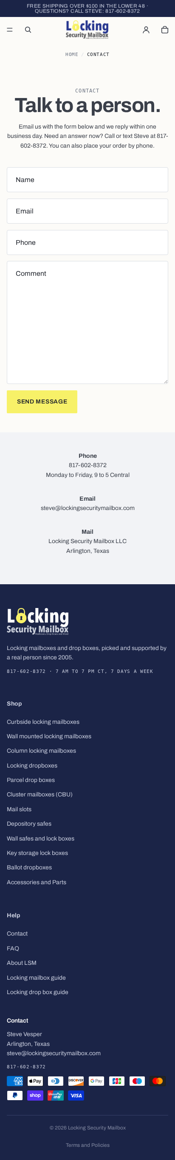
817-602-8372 (122, 11)
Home (71, 54)
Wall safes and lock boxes (40, 838)
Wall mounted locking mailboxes (49, 736)
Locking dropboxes (32, 765)
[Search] (28, 29)
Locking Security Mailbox (97, 1128)
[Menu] (10, 29)
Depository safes (29, 824)
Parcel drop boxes (31, 780)
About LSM (22, 963)
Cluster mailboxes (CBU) (40, 795)
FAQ (13, 948)
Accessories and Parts (36, 882)
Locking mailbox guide (36, 978)
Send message (42, 401)
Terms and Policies (88, 1145)
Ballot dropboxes (29, 868)
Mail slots (19, 809)
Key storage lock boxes (37, 853)
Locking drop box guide (37, 992)
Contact (17, 934)
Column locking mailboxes (41, 751)
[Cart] (164, 29)
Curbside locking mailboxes (43, 722)
